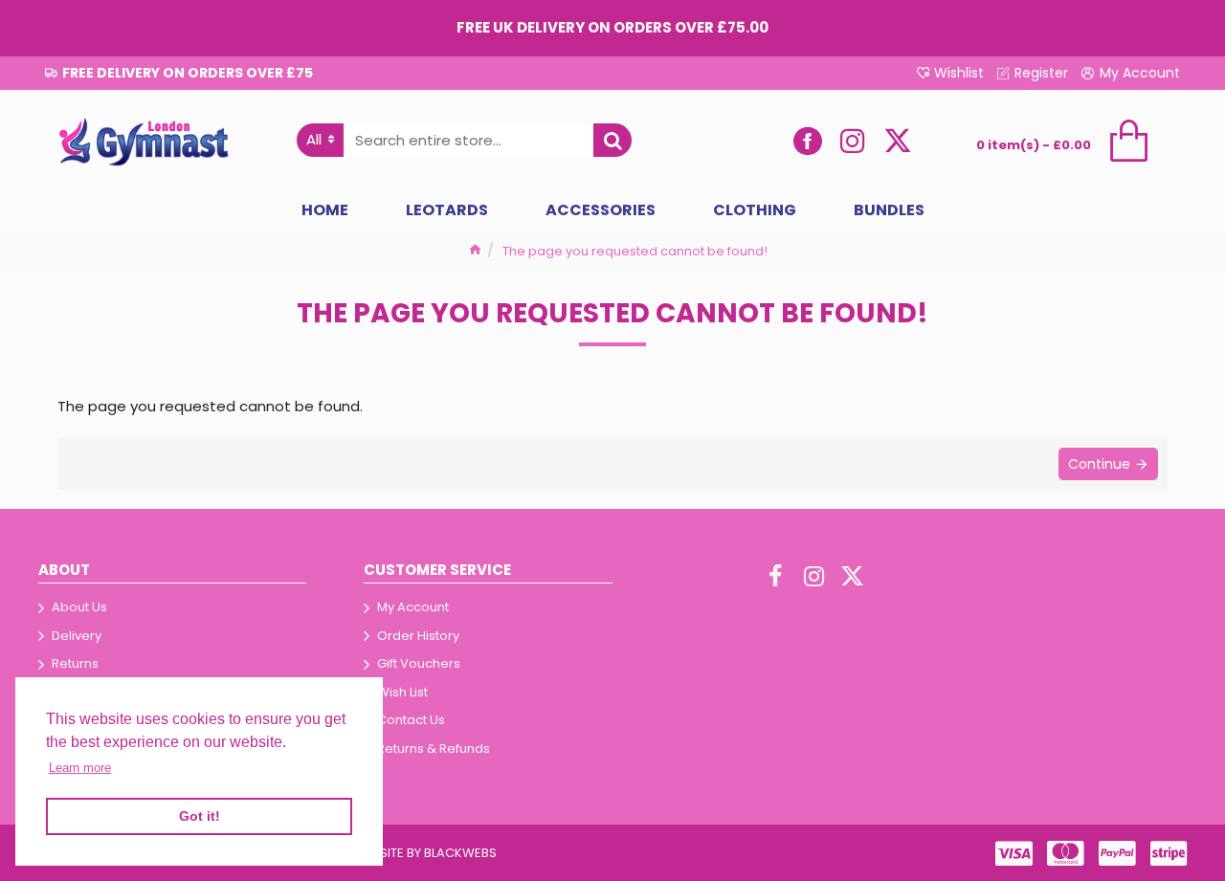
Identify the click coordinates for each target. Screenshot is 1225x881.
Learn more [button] (80, 767)
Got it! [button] (199, 816)
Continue (1099, 464)
